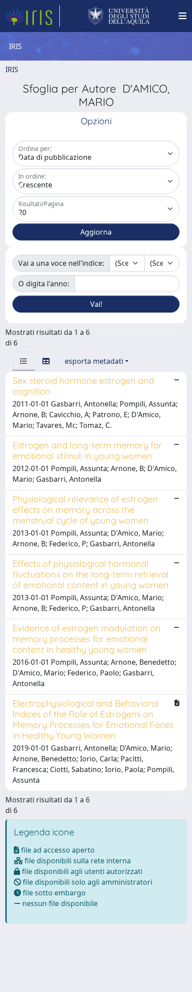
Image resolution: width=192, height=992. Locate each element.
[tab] (24, 361)
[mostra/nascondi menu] (183, 16)
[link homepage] (32, 16)
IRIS (11, 69)
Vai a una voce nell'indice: (61, 263)
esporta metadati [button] (94, 361)
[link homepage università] (119, 16)
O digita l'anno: (43, 284)
